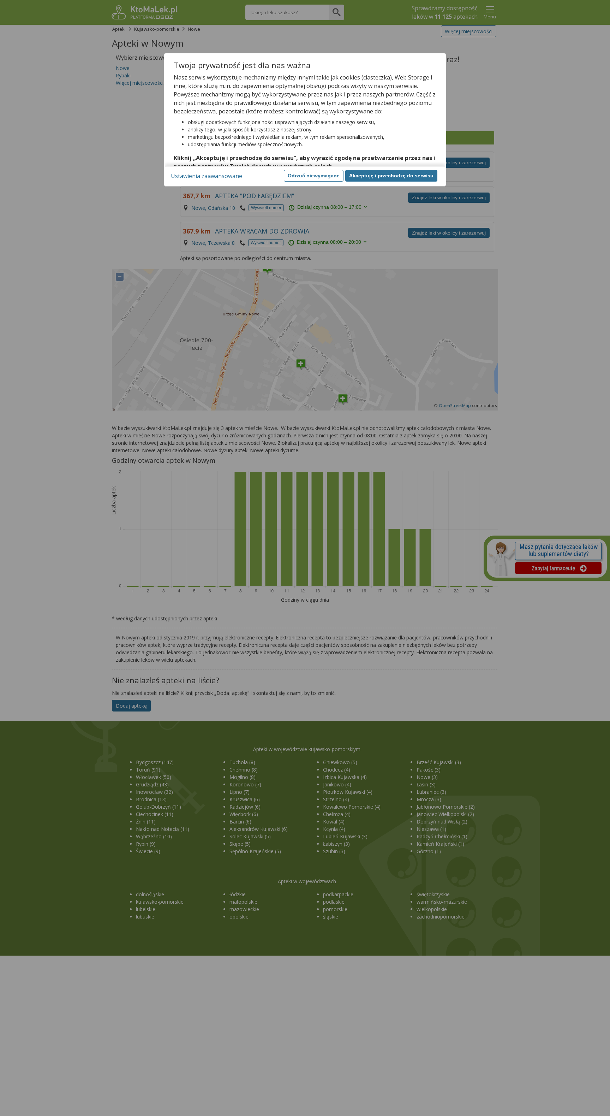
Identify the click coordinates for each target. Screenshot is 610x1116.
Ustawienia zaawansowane (206, 176)
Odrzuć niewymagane (314, 175)
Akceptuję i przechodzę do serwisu (391, 175)
